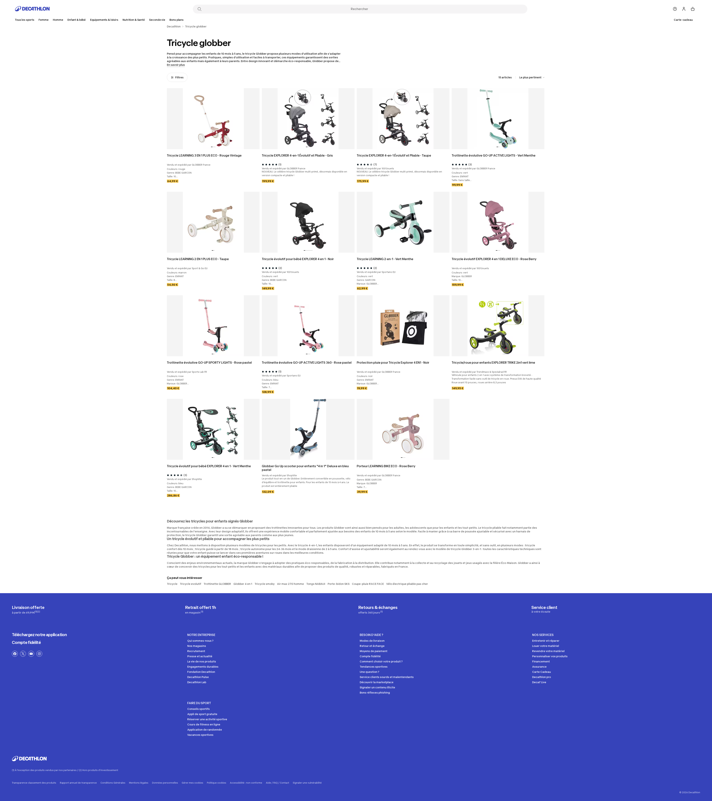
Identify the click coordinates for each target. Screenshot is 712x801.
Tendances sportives (374, 666)
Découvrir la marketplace (376, 682)
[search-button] (199, 9)
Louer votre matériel (545, 645)
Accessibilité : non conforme (246, 783)
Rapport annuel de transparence (78, 783)
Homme (58, 19)
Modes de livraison (372, 640)
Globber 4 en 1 (242, 583)
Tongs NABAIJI (315, 583)
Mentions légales (138, 783)
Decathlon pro (541, 677)
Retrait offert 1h (200, 609)
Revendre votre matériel (548, 651)
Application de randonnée (204, 729)
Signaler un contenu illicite (377, 687)
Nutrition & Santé (134, 19)
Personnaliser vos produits (550, 656)
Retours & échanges (377, 609)
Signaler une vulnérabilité (307, 783)
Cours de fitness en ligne (203, 724)
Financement (541, 661)
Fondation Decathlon (201, 671)
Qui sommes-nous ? (200, 640)
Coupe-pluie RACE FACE (368, 583)
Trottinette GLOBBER (217, 583)
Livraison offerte (28, 609)
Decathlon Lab (196, 682)
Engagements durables (202, 666)
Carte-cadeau (683, 19)
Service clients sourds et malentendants (387, 677)
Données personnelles (165, 783)
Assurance (539, 666)
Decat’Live (539, 682)
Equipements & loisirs (104, 19)
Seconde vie (157, 19)
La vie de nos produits (201, 661)
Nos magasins (196, 645)
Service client (544, 609)
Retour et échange (372, 645)
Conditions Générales (112, 783)
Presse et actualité (199, 656)
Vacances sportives (200, 734)
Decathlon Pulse (198, 677)
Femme (43, 19)
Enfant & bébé (76, 19)
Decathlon (174, 26)
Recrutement (196, 651)
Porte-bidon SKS (339, 583)
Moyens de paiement (373, 651)
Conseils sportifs (198, 708)
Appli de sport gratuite (202, 714)
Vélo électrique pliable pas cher (407, 583)
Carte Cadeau (541, 671)
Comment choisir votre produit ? (381, 661)
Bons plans (176, 19)
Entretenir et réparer (545, 640)
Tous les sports (24, 19)
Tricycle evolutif (190, 583)
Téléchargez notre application (39, 634)
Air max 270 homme (290, 583)
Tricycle (172, 583)
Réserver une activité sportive (207, 719)
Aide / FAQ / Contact (277, 783)
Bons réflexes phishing (375, 692)
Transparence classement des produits (34, 783)
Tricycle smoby (265, 583)
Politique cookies (216, 783)
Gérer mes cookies (192, 783)
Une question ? (369, 671)
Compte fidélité (26, 642)
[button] (212, 250)
